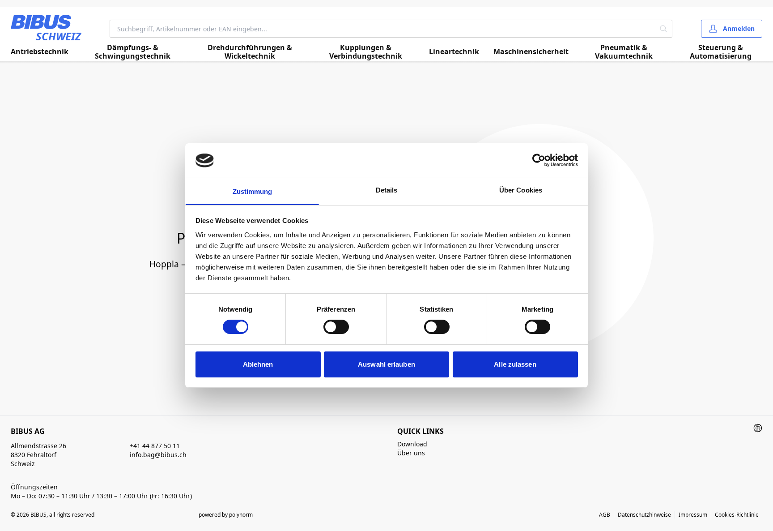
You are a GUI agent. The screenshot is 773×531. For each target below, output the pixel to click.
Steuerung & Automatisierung (721, 52)
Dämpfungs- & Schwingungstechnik (132, 52)
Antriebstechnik (39, 51)
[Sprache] (757, 428)
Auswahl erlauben (386, 364)
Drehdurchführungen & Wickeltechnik (250, 52)
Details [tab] (387, 190)
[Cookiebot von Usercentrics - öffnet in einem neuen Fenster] (539, 160)
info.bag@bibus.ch (158, 454)
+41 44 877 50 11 (155, 445)
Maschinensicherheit (531, 51)
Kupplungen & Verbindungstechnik (365, 52)
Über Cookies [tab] (520, 190)
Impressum (693, 514)
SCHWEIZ (58, 36)
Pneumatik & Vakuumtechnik (624, 52)
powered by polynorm (226, 514)
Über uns (411, 453)
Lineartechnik (454, 51)
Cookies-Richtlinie (737, 514)
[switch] (336, 327)
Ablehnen (258, 364)
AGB (604, 514)
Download (412, 444)
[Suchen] (663, 29)
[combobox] (382, 29)
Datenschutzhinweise (644, 514)
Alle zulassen (515, 364)
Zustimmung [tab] (252, 191)
